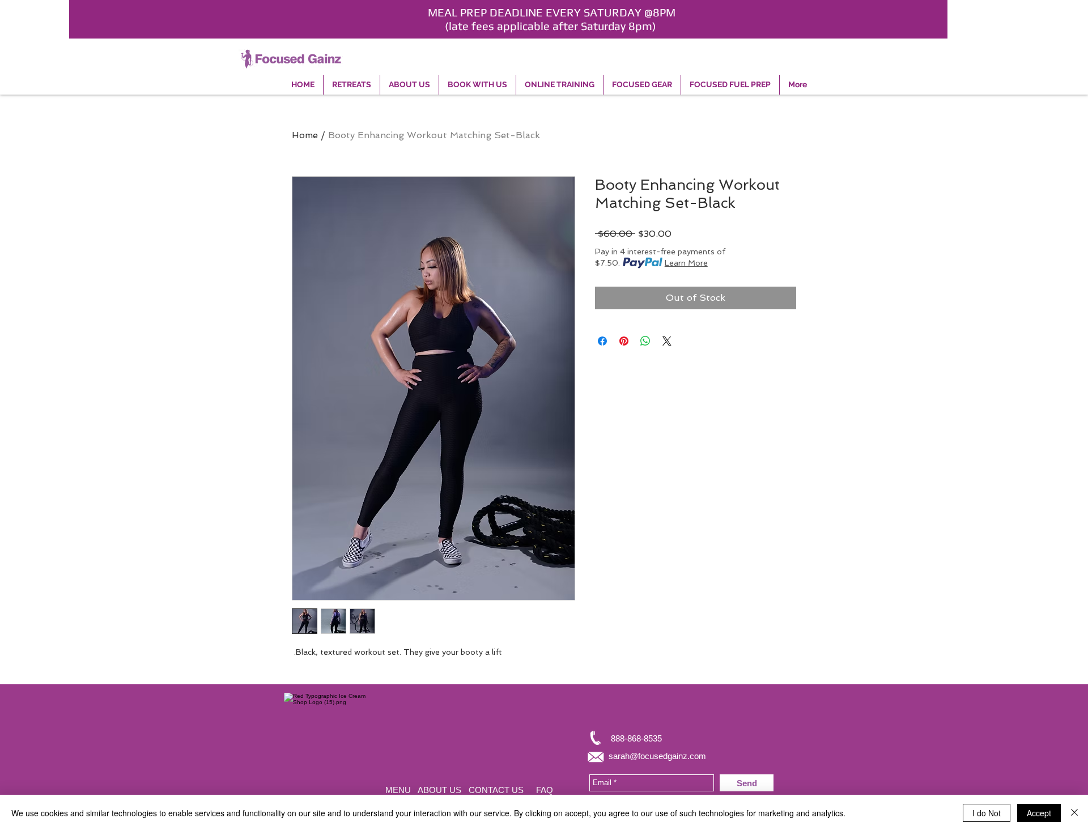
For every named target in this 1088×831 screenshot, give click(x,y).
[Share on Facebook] (602, 341)
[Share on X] (667, 341)
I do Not (986, 813)
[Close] (1074, 813)
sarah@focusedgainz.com (657, 756)
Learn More (686, 262)
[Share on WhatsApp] (645, 341)
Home (305, 135)
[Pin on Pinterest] (624, 341)
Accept (1039, 813)
